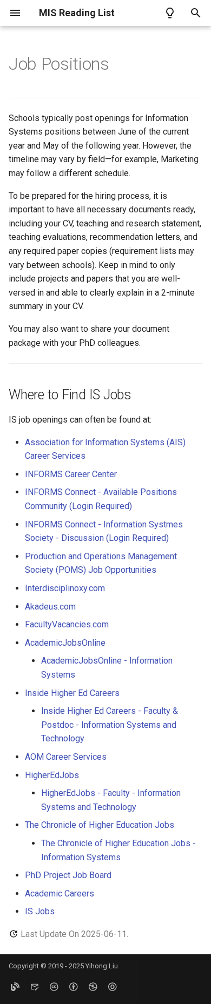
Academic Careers (59, 893)
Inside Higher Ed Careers (72, 693)
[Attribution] (73, 986)
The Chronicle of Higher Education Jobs (99, 825)
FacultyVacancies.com (67, 624)
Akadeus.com (50, 606)
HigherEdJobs (52, 775)
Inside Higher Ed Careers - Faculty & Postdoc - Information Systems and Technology (109, 725)
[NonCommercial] (93, 986)
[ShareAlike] (112, 986)
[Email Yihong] (34, 986)
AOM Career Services (66, 757)
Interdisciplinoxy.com (65, 588)
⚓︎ (122, 63)
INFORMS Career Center (71, 474)
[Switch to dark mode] (170, 13)
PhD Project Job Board (68, 875)
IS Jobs (40, 911)
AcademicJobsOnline (65, 643)
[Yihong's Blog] (15, 986)
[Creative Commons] (54, 986)
